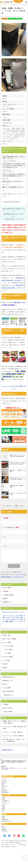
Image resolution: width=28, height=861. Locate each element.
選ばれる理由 (4, 781)
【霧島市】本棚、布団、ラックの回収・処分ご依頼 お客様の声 (17, 478)
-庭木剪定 (3, 809)
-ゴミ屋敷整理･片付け (5, 800)
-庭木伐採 (3, 808)
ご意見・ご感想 (4, 786)
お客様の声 (4, 18)
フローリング (5, 615)
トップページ (4, 778)
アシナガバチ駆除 (9, 646)
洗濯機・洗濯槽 (8, 621)
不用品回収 (5, 591)
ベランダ (8, 619)
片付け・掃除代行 (7, 587)
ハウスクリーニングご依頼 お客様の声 (13, 732)
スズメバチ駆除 (8, 649)
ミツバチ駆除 (8, 653)
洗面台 (21, 617)
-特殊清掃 (3, 805)
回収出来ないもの (9, 695)
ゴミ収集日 (5, 704)
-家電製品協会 (4, 829)
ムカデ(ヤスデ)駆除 (7, 656)
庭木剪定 (5, 667)
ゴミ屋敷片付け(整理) (8, 595)
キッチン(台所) (19, 615)
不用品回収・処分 (12, 18)
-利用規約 (3, 818)
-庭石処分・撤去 (4, 802)
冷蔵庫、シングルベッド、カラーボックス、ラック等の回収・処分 (21, 505)
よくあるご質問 (7, 687)
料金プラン (5, 684)
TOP (13, 762)
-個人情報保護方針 (5, 819)
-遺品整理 (3, 799)
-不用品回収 (4, 797)
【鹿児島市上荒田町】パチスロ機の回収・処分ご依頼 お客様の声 (17, 463)
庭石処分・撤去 (7, 635)
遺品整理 (5, 598)
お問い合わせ (4, 789)
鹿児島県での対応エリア (9, 677)
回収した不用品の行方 (8, 691)
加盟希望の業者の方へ (7, 749)
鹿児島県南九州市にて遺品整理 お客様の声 (17, 486)
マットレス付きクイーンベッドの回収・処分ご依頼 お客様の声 (8, 505)
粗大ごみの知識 (8, 711)
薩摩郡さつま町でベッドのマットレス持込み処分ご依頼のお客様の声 (17, 456)
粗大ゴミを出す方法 (8, 708)
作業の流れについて (8, 680)
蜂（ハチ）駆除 (7, 642)
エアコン (12, 615)
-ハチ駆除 (3, 806)
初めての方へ (4, 780)
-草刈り (3, 811)
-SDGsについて (4, 827)
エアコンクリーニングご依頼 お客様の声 (13, 735)
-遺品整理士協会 (4, 830)
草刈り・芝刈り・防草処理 (9, 638)
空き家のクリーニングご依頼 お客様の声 (17, 494)
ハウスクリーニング (9, 612)
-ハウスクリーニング (5, 803)
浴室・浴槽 (15, 617)
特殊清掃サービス (7, 602)
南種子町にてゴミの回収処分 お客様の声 (17, 471)
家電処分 (20, 18)
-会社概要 (3, 816)
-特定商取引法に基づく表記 (6, 821)
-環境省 (3, 826)
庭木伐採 (5, 664)
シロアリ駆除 (6, 660)
